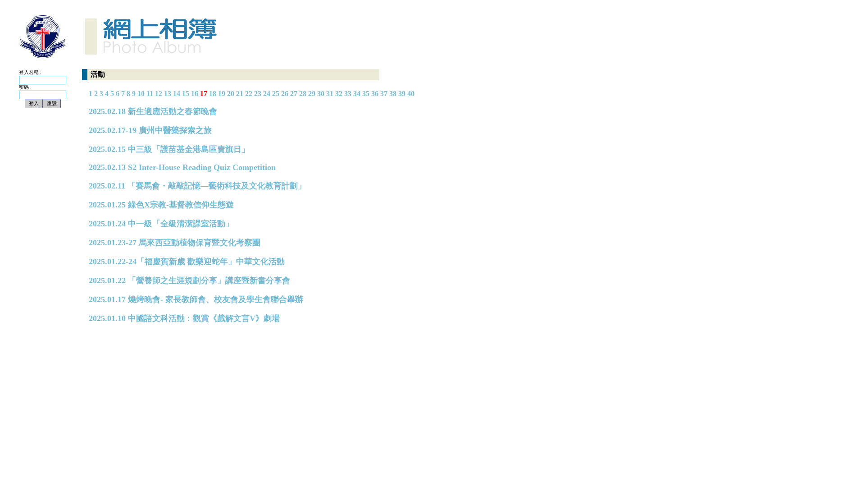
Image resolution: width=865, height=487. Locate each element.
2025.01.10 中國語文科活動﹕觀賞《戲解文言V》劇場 (184, 318)
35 (365, 93)
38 (392, 93)
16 (194, 93)
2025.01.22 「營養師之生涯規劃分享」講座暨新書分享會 (189, 280)
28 (302, 93)
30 (320, 93)
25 (275, 93)
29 (311, 93)
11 (149, 93)
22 (248, 93)
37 (383, 93)
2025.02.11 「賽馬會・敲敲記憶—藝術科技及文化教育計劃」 (197, 185)
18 (212, 93)
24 (266, 93)
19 (221, 93)
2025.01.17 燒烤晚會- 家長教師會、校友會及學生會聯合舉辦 (196, 299)
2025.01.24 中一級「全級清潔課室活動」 (161, 223)
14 (176, 93)
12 (158, 93)
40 (410, 93)
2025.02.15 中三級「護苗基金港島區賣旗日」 (169, 149)
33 (347, 93)
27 (293, 93)
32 (338, 93)
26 (284, 93)
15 (185, 93)
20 (230, 93)
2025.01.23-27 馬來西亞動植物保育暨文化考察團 (174, 242)
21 (239, 93)
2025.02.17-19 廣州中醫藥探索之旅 (150, 130)
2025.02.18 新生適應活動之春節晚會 (153, 111)
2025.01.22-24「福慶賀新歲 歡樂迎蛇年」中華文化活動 (187, 261)
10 (141, 93)
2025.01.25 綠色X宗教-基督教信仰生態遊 (161, 204)
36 (374, 93)
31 (329, 93)
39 (401, 93)
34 (356, 93)
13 (167, 93)
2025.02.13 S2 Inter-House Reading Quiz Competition (182, 167)
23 (257, 93)
